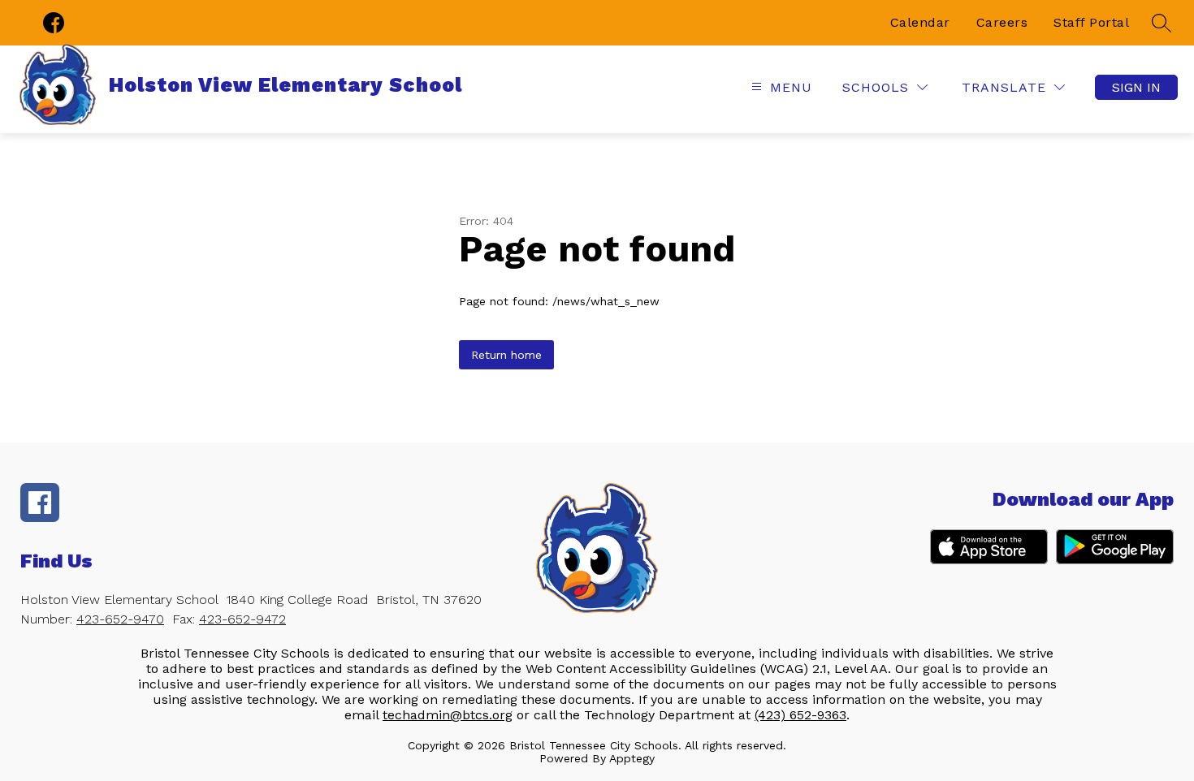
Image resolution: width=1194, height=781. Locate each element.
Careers (1002, 22)
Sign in (1136, 87)
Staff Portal (1091, 22)
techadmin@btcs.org (448, 715)
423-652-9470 (120, 619)
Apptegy (632, 758)
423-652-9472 (242, 619)
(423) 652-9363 (800, 715)
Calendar (920, 22)
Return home (506, 354)
